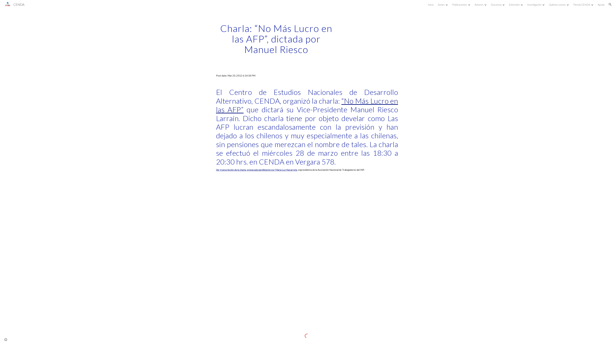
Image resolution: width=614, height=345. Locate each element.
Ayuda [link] (601, 4)
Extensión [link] (514, 4)
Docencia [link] (496, 4)
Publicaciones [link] (459, 4)
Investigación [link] (534, 4)
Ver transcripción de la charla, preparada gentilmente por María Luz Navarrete (256, 170)
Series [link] (441, 4)
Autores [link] (479, 4)
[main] (276, 39)
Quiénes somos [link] (557, 4)
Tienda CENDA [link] (581, 4)
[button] (610, 4)
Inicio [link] (431, 4)
